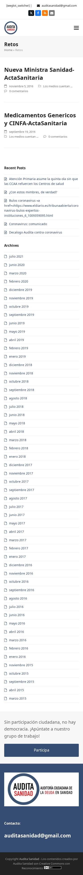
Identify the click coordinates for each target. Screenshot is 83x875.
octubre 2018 (19, 381)
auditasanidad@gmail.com (59, 6)
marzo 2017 (17, 540)
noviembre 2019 (21, 298)
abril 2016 (16, 632)
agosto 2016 (18, 598)
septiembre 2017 (21, 490)
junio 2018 (17, 415)
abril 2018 (16, 431)
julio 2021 (16, 256)
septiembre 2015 (21, 682)
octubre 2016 (19, 581)
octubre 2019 (19, 306)
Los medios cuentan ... (57, 86)
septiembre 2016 (21, 590)
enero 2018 (17, 456)
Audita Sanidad (29, 859)
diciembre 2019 (20, 290)
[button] (76, 28)
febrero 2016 (18, 648)
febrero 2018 (18, 448)
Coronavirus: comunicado (28, 224)
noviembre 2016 (21, 573)
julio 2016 (16, 607)
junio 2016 (17, 615)
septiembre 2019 (21, 315)
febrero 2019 (18, 348)
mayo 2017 (17, 523)
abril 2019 (16, 340)
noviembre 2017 (21, 473)
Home (8, 50)
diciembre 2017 (20, 465)
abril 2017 (16, 532)
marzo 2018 (17, 440)
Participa (41, 750)
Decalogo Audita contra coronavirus (35, 232)
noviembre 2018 (21, 373)
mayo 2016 (17, 623)
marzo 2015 (17, 698)
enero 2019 (17, 356)
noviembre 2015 (21, 665)
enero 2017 (17, 556)
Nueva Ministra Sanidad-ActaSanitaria (39, 74)
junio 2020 (17, 265)
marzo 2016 (17, 640)
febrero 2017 (18, 548)
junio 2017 (17, 515)
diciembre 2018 (20, 365)
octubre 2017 (19, 481)
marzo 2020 (17, 273)
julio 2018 (16, 406)
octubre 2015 (19, 673)
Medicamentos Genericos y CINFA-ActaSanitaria (40, 119)
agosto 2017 (18, 498)
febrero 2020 (18, 281)
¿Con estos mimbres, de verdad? (33, 192)
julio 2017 (16, 507)
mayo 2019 (17, 331)
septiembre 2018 (21, 390)
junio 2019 (17, 323)
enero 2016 (17, 657)
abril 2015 (16, 690)
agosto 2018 (18, 398)
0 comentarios (18, 91)
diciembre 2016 (20, 565)
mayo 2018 (17, 423)
